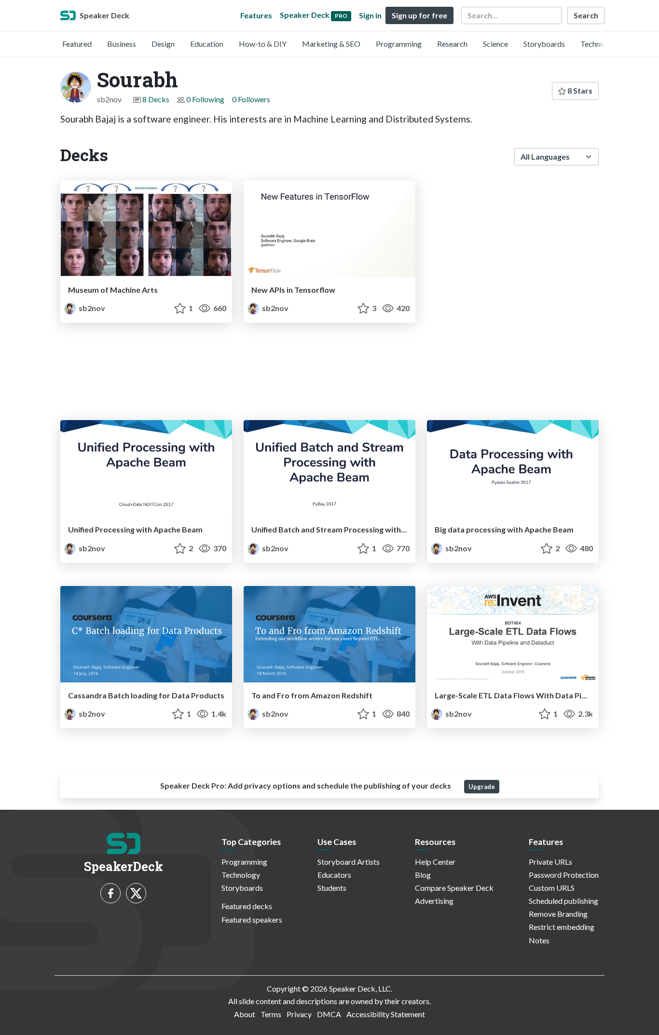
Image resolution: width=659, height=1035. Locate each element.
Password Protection (564, 874)
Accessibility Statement (385, 1014)
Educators (334, 874)
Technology (599, 43)
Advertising (434, 900)
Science (495, 43)
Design (163, 43)
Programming (399, 43)
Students (331, 887)
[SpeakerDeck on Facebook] (110, 893)
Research (452, 43)
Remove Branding (558, 913)
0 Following (205, 99)
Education (206, 43)
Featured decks (246, 906)
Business (121, 43)
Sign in (370, 15)
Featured (77, 43)
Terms (271, 1014)
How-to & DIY (263, 43)
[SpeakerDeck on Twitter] (136, 893)
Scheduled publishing (563, 900)
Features (256, 15)
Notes (539, 940)
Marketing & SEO (331, 43)
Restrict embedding (561, 926)
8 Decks (155, 99)
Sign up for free (419, 15)
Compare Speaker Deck (454, 887)
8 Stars (579, 90)
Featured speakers (251, 919)
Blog (423, 874)
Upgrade (481, 786)
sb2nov (91, 308)
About (244, 1014)
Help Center (435, 861)
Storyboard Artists (348, 861)
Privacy (299, 1014)
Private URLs (550, 861)
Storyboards (544, 43)
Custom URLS (552, 887)
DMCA (329, 1014)
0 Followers (251, 99)
